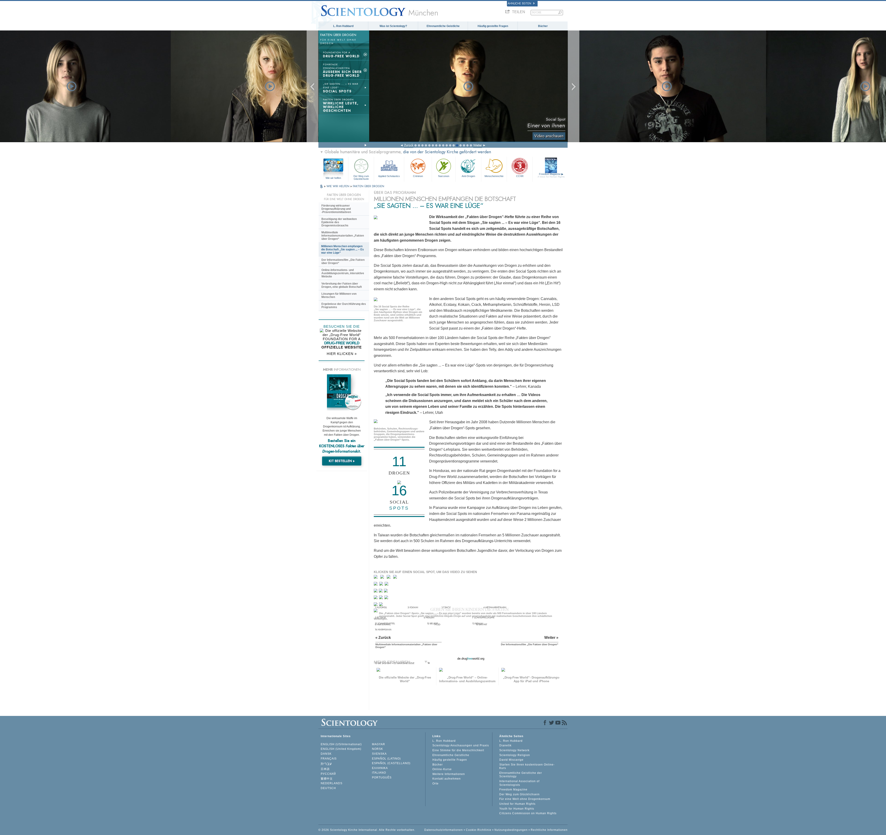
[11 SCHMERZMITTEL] (376, 598)
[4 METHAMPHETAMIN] (396, 578)
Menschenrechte (494, 176)
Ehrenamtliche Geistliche (443, 26)
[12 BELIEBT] (381, 598)
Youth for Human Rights (516, 808)
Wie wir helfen (333, 178)
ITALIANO (379, 772)
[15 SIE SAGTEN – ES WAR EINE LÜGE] (376, 612)
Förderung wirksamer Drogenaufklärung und (336, 209)
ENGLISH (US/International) (341, 744)
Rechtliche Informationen (549, 830)
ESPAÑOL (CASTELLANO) (391, 763)
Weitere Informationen (448, 774)
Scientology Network (514, 750)
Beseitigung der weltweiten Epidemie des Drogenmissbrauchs (339, 222)
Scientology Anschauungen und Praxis (460, 745)
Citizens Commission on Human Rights (528, 813)
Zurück (408, 145)
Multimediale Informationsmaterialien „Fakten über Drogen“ (342, 235)
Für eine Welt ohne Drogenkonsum (524, 799)
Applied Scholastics (389, 176)
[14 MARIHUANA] (376, 605)
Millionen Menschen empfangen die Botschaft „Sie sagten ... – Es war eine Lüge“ (342, 249)
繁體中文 (327, 778)
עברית (326, 764)
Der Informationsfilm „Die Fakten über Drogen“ (343, 261)
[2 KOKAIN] (383, 578)
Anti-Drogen (468, 176)
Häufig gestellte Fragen (493, 26)
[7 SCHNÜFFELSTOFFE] (387, 584)
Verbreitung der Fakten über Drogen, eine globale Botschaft (341, 285)
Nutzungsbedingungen (511, 830)
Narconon (443, 176)
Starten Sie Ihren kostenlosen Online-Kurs (527, 766)
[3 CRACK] (389, 578)
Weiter (477, 145)
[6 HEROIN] (381, 584)
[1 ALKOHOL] (377, 578)
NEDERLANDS (331, 783)
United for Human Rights (517, 803)
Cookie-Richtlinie (478, 830)
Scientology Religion (514, 755)
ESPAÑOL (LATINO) (386, 758)
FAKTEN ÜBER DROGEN (368, 186)
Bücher (543, 26)
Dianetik (505, 745)
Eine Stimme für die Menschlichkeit (458, 750)
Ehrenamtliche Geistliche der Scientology (520, 774)
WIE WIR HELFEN (338, 186)
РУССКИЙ (328, 773)
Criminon (418, 176)
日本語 (325, 769)
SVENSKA (379, 753)
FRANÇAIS (329, 758)
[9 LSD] (381, 591)
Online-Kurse (442, 769)
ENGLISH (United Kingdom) (341, 749)
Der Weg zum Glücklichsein (361, 177)
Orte (435, 783)
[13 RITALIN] (386, 598)
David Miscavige (511, 759)
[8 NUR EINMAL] (376, 591)
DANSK (326, 753)
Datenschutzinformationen (443, 830)
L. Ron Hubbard (343, 26)
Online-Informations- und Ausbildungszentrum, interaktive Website (342, 273)
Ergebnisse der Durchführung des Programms (343, 305)
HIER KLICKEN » (342, 354)
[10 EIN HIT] (386, 591)
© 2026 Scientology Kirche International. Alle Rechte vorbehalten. (366, 830)
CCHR (520, 176)
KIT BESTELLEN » (342, 461)
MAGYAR (378, 744)
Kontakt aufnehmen (446, 778)
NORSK (377, 749)
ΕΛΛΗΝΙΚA (380, 768)
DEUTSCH (328, 788)
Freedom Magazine (551, 175)
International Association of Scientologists (519, 783)
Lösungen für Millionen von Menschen (338, 295)
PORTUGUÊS (382, 777)
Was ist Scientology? (393, 26)
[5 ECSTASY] (376, 584)
